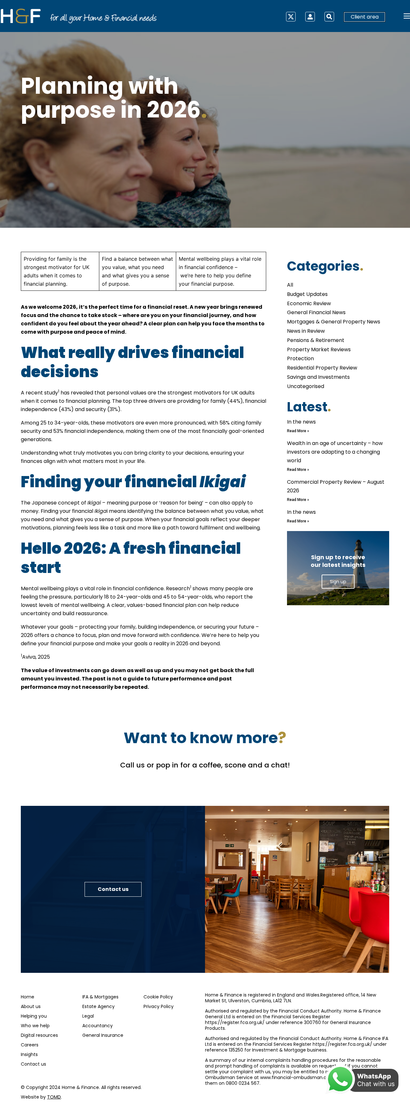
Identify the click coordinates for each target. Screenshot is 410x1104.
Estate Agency (98, 1006)
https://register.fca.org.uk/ (235, 1022)
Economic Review (309, 303)
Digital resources (39, 1035)
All (290, 285)
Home (27, 997)
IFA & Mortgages (100, 997)
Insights (29, 1054)
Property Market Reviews (319, 349)
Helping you (34, 1016)
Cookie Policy (158, 997)
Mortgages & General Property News (333, 321)
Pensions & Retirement (315, 340)
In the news (301, 421)
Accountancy (97, 1025)
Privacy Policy (159, 1006)
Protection (300, 358)
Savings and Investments (318, 377)
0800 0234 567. (243, 1083)
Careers (29, 1045)
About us (31, 1006)
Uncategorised (305, 386)
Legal (88, 1016)
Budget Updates (307, 294)
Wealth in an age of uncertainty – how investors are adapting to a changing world (335, 452)
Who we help (35, 1025)
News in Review (306, 331)
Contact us (33, 1064)
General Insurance (102, 1035)
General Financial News (316, 312)
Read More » (298, 431)
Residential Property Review (322, 367)
